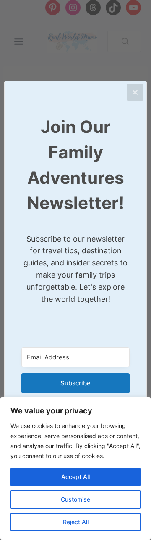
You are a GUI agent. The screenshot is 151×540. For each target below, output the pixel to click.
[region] (75, 468)
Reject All (76, 521)
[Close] (135, 92)
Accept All (75, 476)
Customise (75, 499)
